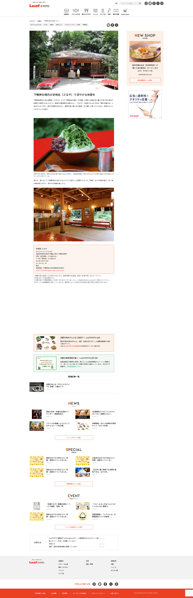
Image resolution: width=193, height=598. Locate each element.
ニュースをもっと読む (74, 437)
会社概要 (53, 593)
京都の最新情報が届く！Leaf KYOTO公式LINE (79, 358)
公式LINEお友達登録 (72, 346)
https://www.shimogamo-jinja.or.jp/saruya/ (50, 270)
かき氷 (45, 25)
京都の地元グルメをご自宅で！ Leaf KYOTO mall (80, 337)
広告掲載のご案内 (40, 593)
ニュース (113, 567)
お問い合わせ (114, 593)
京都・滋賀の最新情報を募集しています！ (63, 546)
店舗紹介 (40, 21)
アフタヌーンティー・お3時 (72, 25)
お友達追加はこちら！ (74, 366)
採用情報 (64, 593)
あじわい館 (114, 570)
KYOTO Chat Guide (35, 25)
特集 (112, 564)
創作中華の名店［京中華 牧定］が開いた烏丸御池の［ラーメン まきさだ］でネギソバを (145, 68)
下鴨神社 (84, 25)
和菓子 (52, 25)
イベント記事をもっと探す (74, 527)
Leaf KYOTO (32, 21)
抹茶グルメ (59, 25)
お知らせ (52, 544)
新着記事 (113, 561)
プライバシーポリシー (98, 593)
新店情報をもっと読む (145, 80)
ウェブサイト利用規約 (79, 593)
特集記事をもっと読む (74, 484)
